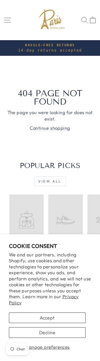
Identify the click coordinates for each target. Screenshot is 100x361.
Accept (47, 318)
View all (50, 181)
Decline (47, 332)
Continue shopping (50, 128)
